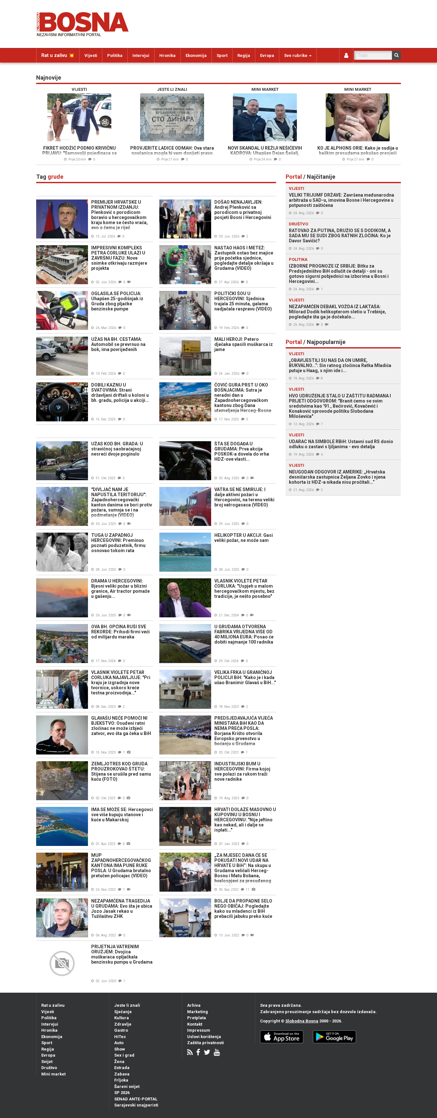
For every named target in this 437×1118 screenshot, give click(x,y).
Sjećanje (123, 1011)
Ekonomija (196, 55)
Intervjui (140, 55)
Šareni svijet (126, 1086)
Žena (119, 1061)
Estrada (122, 1067)
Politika (115, 55)
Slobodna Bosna (301, 1021)
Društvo (49, 1067)
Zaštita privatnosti (205, 1042)
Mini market (53, 1074)
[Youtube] (217, 1053)
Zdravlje (122, 1024)
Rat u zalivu (53, 1005)
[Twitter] (207, 1053)
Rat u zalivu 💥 (58, 55)
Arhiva (194, 1005)
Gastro (121, 1030)
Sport (222, 55)
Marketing (197, 1011)
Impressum (198, 1030)
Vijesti (90, 55)
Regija (243, 55)
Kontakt (194, 1024)
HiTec (120, 1036)
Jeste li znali (127, 1005)
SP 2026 (122, 1092)
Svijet (46, 1061)
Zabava (122, 1074)
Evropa (267, 55)
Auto (118, 1042)
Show (119, 1049)
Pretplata (196, 1017)
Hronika (167, 55)
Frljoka (121, 1080)
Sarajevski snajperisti (136, 1105)
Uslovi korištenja (204, 1036)
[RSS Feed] (190, 1053)
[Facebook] (198, 1053)
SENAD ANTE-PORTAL (135, 1099)
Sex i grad (124, 1055)
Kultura (121, 1017)
